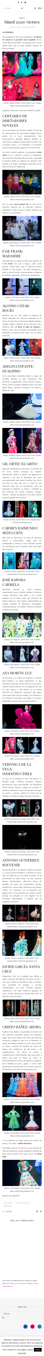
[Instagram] (32, 1326)
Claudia (9, 1211)
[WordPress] (39, 1326)
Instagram (21, 1148)
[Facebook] (25, 1326)
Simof (22, 18)
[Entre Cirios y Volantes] (7, 8)
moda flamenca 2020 (23, 1203)
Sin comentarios (28, 27)
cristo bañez (8, 1203)
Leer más (22, 1353)
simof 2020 (7, 1206)
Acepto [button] (37, 1350)
